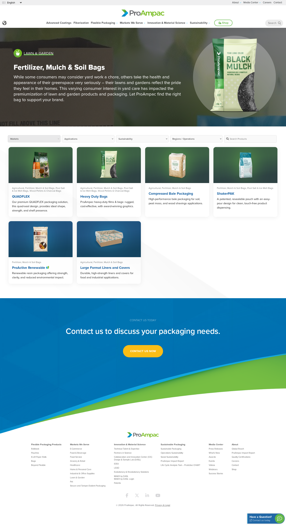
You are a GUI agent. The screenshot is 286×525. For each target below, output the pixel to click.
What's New (214, 452)
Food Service (76, 456)
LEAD (116, 467)
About (235, 444)
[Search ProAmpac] (279, 23)
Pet (71, 481)
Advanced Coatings (58, 23)
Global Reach (238, 448)
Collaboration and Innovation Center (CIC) (133, 456)
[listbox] (196, 139)
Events (212, 461)
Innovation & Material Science (166, 23)
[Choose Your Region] (4, 23)
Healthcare (75, 465)
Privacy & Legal (162, 505)
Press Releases (216, 448)
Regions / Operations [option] (183, 139)
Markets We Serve (131, 23)
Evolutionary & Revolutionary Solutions (131, 471)
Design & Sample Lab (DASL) (127, 459)
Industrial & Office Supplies (82, 473)
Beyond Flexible (38, 465)
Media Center (216, 444)
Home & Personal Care (80, 469)
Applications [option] (70, 139)
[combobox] (34, 139)
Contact (235, 465)
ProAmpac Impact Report (172, 461)
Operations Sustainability (172, 452)
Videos (212, 465)
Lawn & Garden (77, 477)
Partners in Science (123, 452)
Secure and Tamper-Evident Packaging (87, 485)
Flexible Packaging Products (46, 444)
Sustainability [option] (125, 139)
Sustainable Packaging (173, 444)
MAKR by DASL (121, 476)
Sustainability (198, 23)
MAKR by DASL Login (124, 478)
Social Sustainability (169, 456)
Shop (225, 23)
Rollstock (35, 448)
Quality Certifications (241, 456)
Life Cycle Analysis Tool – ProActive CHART (180, 465)
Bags (33, 461)
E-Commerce (76, 448)
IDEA (116, 463)
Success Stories (216, 473)
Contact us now (143, 351)
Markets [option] (14, 139)
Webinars (213, 469)
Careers (235, 461)
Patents (117, 483)
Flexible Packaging (103, 23)
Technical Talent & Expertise (126, 448)
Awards (212, 456)
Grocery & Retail (77, 461)
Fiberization (81, 23)
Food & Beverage (78, 452)
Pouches (35, 452)
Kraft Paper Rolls (38, 456)
